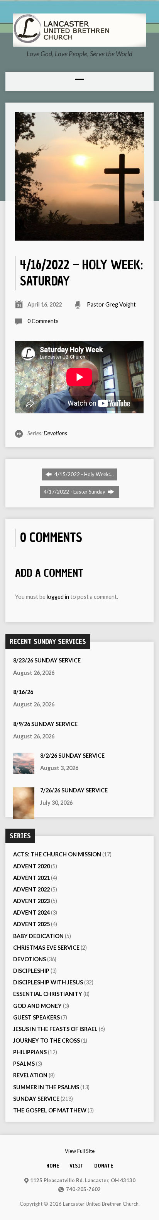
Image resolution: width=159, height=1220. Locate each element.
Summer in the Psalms (46, 1087)
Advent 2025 (31, 924)
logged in (58, 596)
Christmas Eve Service (46, 947)
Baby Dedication (38, 936)
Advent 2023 (31, 901)
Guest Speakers (36, 1017)
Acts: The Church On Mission (57, 854)
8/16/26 (23, 692)
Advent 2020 (31, 866)
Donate (103, 1165)
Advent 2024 (31, 912)
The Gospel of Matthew (49, 1110)
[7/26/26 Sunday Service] (23, 815)
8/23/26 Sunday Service (47, 660)
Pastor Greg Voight (111, 304)
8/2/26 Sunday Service (72, 755)
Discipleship (31, 970)
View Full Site (80, 1151)
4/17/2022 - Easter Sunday (75, 492)
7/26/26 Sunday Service (74, 790)
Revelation (30, 1075)
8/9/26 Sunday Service (45, 724)
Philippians (30, 1052)
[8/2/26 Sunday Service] (23, 770)
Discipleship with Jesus (48, 982)
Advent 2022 (31, 889)
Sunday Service (36, 1098)
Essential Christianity (47, 994)
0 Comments (43, 321)
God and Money (37, 1006)
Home (52, 1165)
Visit (76, 1165)
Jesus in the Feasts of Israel (55, 1029)
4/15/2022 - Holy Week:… (83, 474)
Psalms (24, 1063)
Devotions (55, 433)
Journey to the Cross (46, 1040)
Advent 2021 (31, 878)
